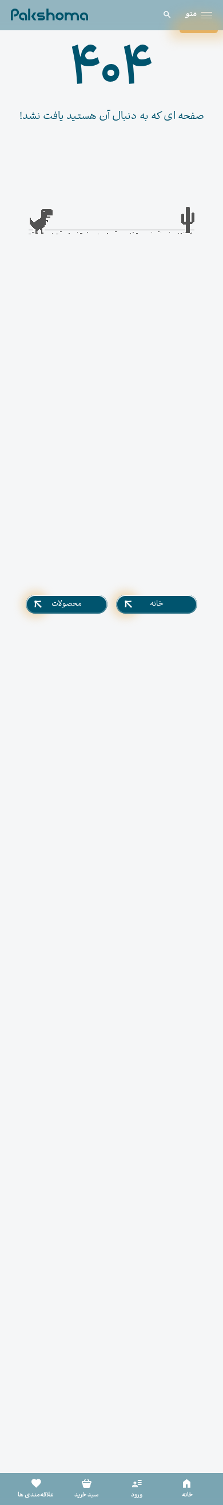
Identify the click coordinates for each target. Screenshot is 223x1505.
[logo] (49, 15)
